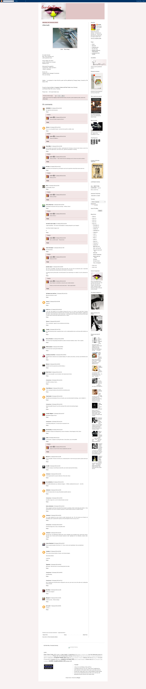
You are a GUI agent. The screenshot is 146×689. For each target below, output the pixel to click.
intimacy (85, 657)
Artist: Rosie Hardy (65, 49)
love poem (100, 657)
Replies (49, 114)
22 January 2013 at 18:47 (57, 524)
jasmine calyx (49, 266)
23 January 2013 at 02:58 (55, 551)
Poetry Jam (55, 655)
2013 (93, 223)
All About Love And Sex (51, 293)
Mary (47, 185)
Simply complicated (97, 254)
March (94, 241)
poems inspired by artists (75, 97)
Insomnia (78, 654)
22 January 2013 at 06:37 (54, 321)
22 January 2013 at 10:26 (57, 396)
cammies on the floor (50, 354)
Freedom (58, 654)
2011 (93, 267)
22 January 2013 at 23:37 (59, 543)
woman (68, 661)
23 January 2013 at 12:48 (55, 589)
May (94, 237)
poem (59, 659)
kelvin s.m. (48, 309)
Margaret (48, 597)
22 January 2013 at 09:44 (54, 364)
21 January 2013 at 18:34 (57, 266)
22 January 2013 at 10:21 (57, 380)
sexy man (98, 659)
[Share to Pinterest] (64, 96)
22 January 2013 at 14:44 (60, 281)
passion (53, 659)
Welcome (94, 45)
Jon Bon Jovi (84, 654)
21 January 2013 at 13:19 (60, 117)
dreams (80, 657)
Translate (96, 204)
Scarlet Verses (51, 7)
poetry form (83, 97)
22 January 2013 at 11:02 (57, 429)
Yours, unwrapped (97, 262)
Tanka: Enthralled (100, 391)
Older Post (85, 634)
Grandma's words (100, 444)
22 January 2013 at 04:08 (54, 301)
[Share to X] (61, 96)
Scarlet (51, 117)
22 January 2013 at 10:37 (59, 413)
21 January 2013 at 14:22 (55, 166)
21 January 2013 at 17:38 (59, 247)
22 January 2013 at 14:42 (60, 446)
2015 (93, 220)
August (94, 232)
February (95, 243)
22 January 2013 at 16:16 (59, 506)
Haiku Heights (64, 654)
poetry (76, 659)
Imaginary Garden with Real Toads (62, 87)
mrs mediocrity (49, 482)
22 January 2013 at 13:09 (55, 490)
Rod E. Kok (48, 372)
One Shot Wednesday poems (94, 654)
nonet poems (47, 659)
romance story (89, 659)
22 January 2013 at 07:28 (55, 329)
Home (65, 634)
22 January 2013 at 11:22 (54, 437)
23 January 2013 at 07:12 (57, 580)
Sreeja (47, 301)
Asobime (48, 551)
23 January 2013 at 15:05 (55, 597)
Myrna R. (48, 456)
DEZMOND (48, 108)
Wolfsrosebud (49, 346)
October (95, 228)
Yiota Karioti (48, 396)
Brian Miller (48, 146)
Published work (95, 47)
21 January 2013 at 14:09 (56, 146)
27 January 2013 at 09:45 (55, 605)
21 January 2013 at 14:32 (60, 156)
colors (45, 657)
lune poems (68, 97)
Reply (47, 111)
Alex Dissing (48, 429)
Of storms (95, 259)
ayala (47, 437)
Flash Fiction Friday (48, 654)
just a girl (48, 605)
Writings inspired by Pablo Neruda (96, 51)
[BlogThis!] (59, 96)
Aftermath (95, 252)
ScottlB (47, 466)
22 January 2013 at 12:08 (55, 456)
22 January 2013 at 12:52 (55, 474)
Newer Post (45, 634)
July (94, 234)
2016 (93, 218)
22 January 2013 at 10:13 (56, 372)
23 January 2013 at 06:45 (57, 572)
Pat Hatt (48, 166)
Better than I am (96, 246)
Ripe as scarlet (99, 432)
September (95, 230)
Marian (47, 364)
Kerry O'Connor (49, 338)
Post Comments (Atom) (52, 637)
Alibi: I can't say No (97, 248)
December (95, 225)
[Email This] (58, 96)
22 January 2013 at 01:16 (62, 293)
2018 (93, 216)
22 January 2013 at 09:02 (57, 346)
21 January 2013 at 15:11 (60, 213)
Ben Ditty (48, 589)
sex (94, 659)
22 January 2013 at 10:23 (57, 388)
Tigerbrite (48, 564)
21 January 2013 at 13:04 (56, 108)
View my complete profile (96, 38)
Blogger (78, 677)
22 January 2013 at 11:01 (57, 421)
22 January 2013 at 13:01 (58, 482)
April (94, 239)
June (94, 235)
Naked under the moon (96, 257)
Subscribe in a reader (95, 195)
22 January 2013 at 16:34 (55, 515)
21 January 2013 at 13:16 (55, 127)
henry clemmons (49, 506)
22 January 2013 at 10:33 (57, 404)
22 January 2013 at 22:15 (55, 532)
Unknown (48, 474)
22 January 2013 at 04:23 (56, 309)
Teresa (47, 321)
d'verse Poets (58, 657)
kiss (90, 657)
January (95, 244)
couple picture (50, 657)
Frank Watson (49, 388)
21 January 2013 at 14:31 (60, 175)
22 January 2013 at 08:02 (58, 338)
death (68, 657)
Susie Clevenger (49, 247)
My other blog (95, 48)
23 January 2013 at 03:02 (56, 564)
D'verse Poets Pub (48, 88)
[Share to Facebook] (62, 96)
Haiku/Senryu (72, 654)
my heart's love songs (51, 223)
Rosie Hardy (45, 98)
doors (72, 657)
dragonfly (76, 657)
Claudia (47, 329)
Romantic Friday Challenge (66, 655)
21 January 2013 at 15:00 (59, 204)
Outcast (47, 127)
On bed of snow (96, 261)
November (95, 227)
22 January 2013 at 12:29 (55, 466)
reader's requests (81, 659)
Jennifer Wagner (49, 413)
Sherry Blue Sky (49, 204)
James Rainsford (49, 543)
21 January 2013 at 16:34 (61, 223)
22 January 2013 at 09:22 (61, 354)
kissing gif (94, 657)
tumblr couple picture (56, 661)
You (99, 378)
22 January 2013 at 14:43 (60, 237)
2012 (93, 265)
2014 (93, 221)
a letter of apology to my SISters (100, 458)
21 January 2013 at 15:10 (60, 194)
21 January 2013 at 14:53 (54, 185)
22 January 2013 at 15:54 (57, 498)
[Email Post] (56, 95)
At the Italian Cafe (99, 353)
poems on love (66, 659)
